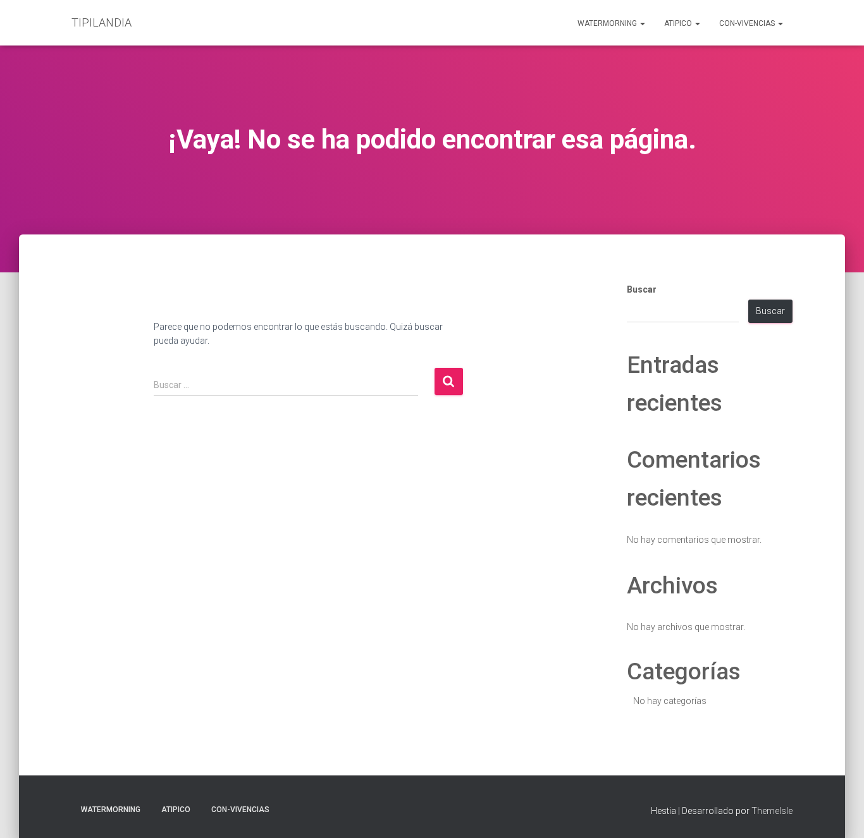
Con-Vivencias (748, 23)
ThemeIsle (772, 811)
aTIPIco (679, 23)
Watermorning (608, 23)
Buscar (642, 289)
